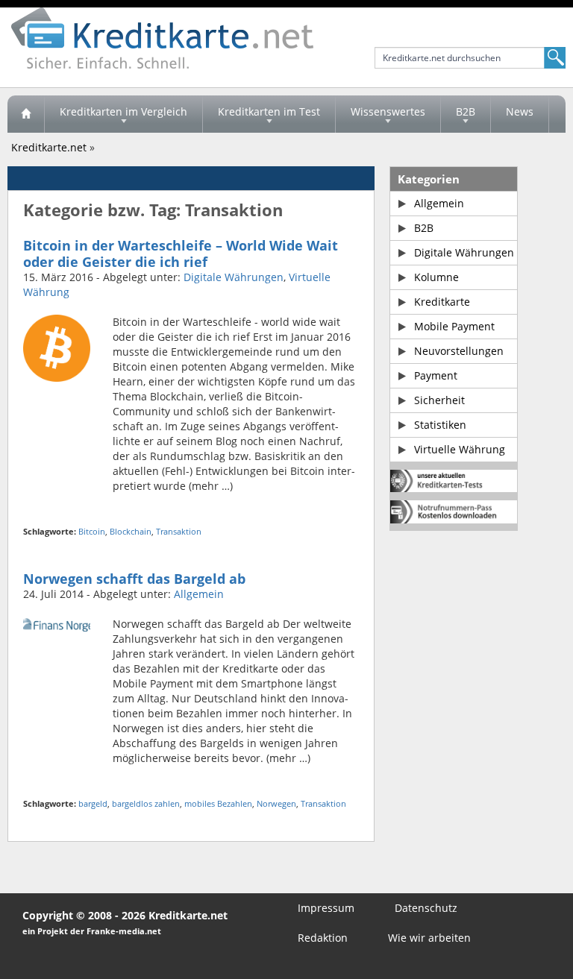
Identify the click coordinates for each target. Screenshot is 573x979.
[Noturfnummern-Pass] (453, 511)
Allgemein (199, 594)
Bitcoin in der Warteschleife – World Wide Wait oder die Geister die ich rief (180, 253)
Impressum (326, 908)
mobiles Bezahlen (218, 803)
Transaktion (178, 531)
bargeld (92, 803)
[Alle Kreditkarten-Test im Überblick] (453, 481)
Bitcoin (91, 531)
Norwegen (276, 803)
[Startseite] (26, 114)
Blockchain (130, 531)
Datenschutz (426, 908)
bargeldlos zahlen (146, 803)
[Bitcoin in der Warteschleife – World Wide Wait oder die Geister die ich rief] (56, 347)
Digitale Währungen (234, 277)
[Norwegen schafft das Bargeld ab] (56, 624)
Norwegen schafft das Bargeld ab (134, 579)
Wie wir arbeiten (429, 938)
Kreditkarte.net (49, 147)
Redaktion (323, 938)
